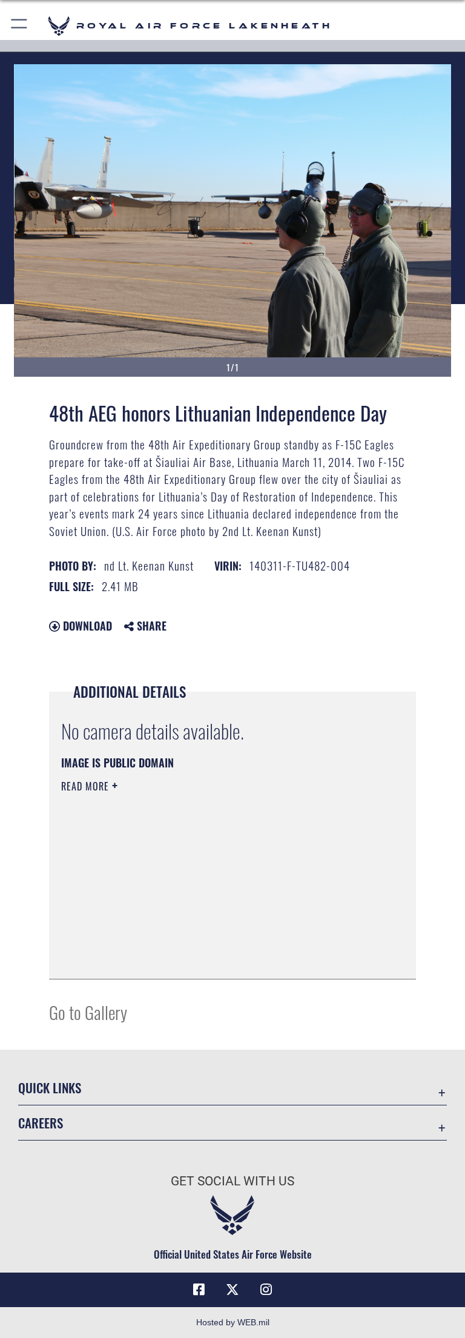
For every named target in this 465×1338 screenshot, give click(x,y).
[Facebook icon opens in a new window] (199, 1289)
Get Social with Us (232, 1181)
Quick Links (49, 1087)
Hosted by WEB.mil (232, 1322)
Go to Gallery (88, 1012)
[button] (19, 25)
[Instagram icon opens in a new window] (266, 1289)
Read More (86, 786)
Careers (40, 1122)
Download (86, 626)
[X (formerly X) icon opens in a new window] (232, 1289)
